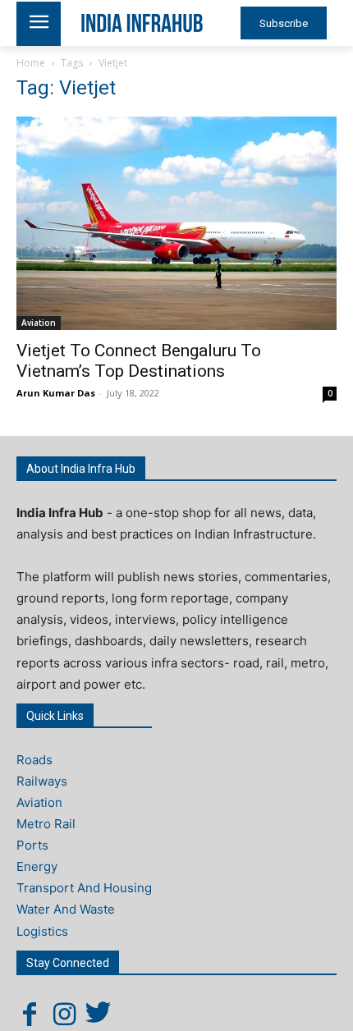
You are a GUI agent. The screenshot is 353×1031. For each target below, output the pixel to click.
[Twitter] (98, 1014)
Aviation (38, 322)
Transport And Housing (84, 888)
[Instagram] (64, 1014)
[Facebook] (29, 1014)
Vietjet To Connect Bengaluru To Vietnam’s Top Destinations (138, 361)
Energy (36, 866)
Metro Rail (46, 824)
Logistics (42, 931)
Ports (32, 845)
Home (30, 63)
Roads (34, 760)
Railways (41, 781)
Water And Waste (65, 909)
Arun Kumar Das (55, 393)
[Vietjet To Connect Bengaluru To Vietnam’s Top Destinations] (176, 223)
